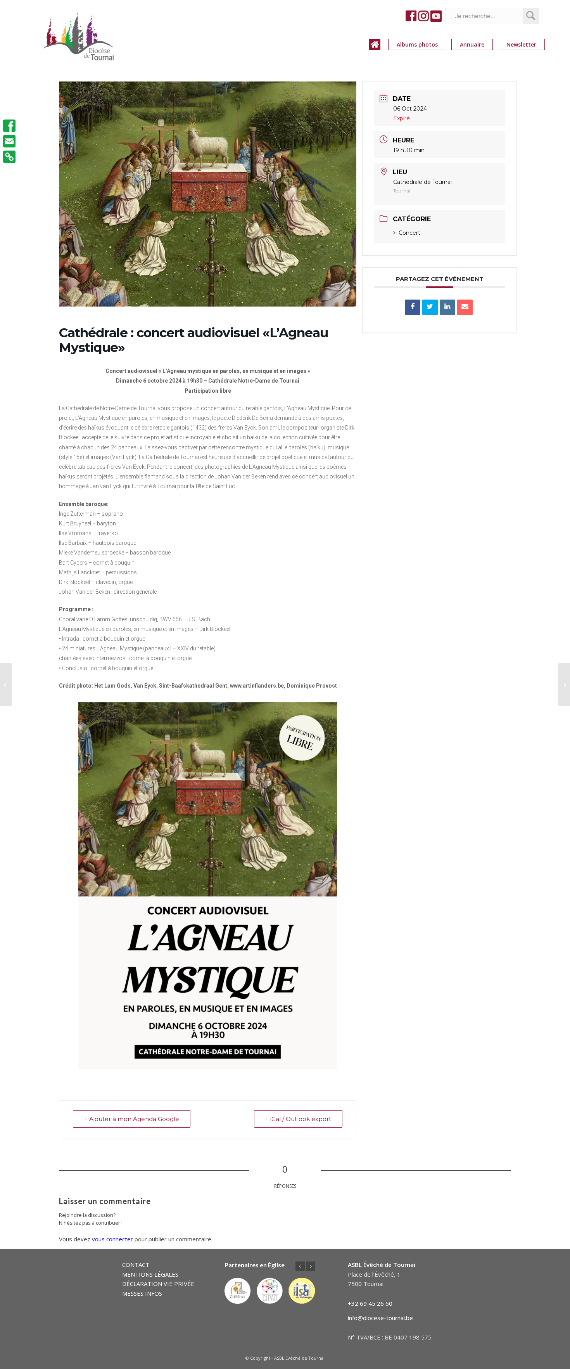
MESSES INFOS (142, 1293)
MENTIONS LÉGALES (150, 1274)
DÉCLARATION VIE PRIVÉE (158, 1284)
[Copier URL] (9, 157)
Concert (409, 232)
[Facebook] (9, 125)
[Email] (465, 307)
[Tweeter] (430, 307)
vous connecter (112, 1239)
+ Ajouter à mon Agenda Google (131, 1119)
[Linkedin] (447, 307)
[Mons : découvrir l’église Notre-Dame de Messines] (6, 684)
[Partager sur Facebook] (412, 307)
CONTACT (135, 1264)
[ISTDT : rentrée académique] (564, 684)
